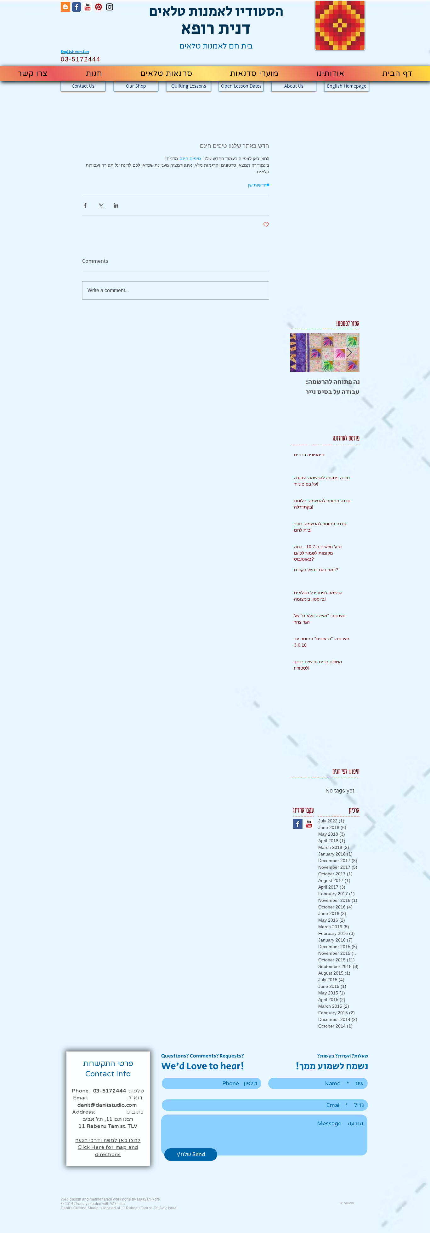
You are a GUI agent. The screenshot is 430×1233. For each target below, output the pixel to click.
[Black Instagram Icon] (109, 7)
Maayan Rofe (148, 1199)
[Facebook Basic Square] (298, 824)
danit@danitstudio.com (107, 1105)
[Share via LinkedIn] (116, 205)
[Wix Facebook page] (76, 7)
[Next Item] (349, 353)
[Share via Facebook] (85, 205)
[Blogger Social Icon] (65, 7)
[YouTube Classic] (87, 7)
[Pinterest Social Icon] (98, 7)
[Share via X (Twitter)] (101, 205)
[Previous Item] (300, 353)
